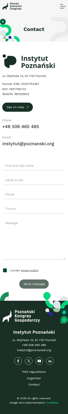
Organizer (34, 378)
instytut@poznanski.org (28, 143)
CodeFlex (52, 402)
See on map (15, 107)
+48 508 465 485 (20, 126)
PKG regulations (34, 372)
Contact (34, 384)
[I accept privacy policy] (5, 270)
